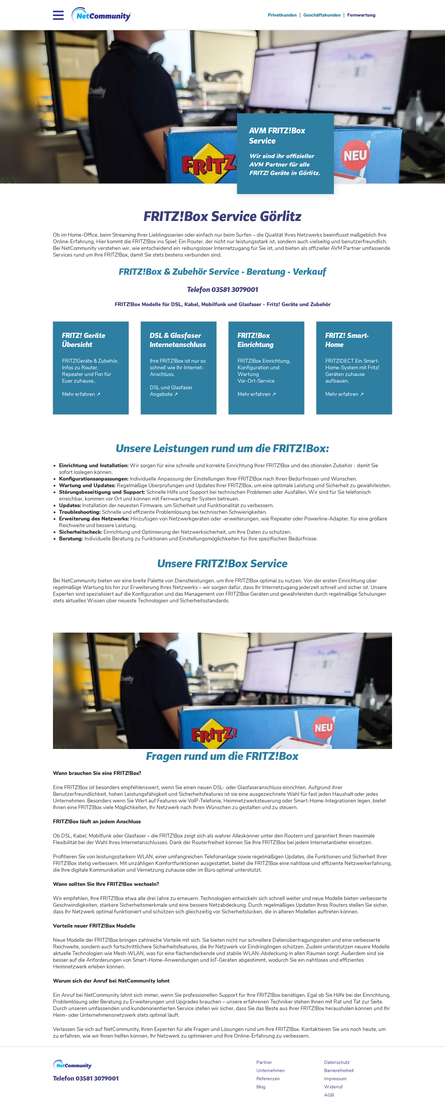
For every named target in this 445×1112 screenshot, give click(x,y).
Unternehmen (270, 1071)
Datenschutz (337, 1062)
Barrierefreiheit (339, 1071)
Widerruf (333, 1087)
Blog (260, 1087)
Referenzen (268, 1079)
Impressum (335, 1079)
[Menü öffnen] (60, 15)
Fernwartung (361, 15)
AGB (329, 1095)
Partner (264, 1062)
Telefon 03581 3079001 (86, 1078)
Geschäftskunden (322, 15)
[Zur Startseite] (101, 21)
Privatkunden (282, 15)
